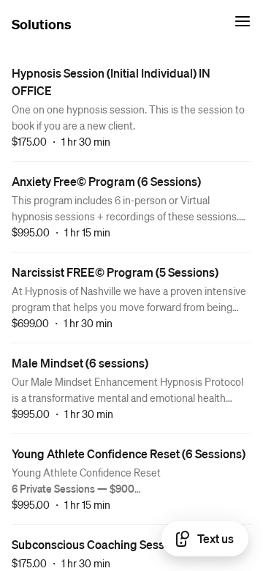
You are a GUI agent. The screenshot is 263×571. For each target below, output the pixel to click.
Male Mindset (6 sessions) (80, 362)
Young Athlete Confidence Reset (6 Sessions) (128, 453)
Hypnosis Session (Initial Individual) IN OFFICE (111, 81)
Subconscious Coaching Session (96, 544)
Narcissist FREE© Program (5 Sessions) (115, 272)
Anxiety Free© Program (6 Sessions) (106, 181)
